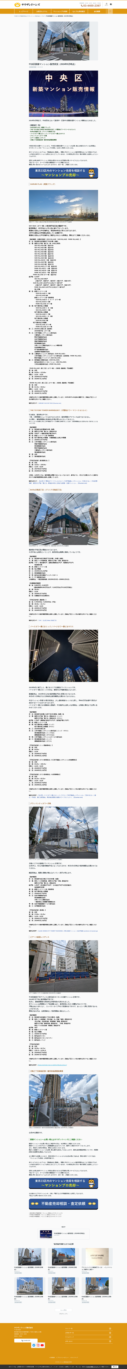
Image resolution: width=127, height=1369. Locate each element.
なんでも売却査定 (78, 11)
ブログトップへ (63, 1313)
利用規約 (52, 1357)
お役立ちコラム (41, 11)
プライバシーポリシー (63, 1357)
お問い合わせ (68, 1341)
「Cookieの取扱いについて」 (92, 1366)
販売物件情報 (32, 67)
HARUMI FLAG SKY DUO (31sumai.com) (50, 403)
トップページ (23, 11)
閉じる (115, 1366)
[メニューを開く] (110, 11)
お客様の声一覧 (69, 1332)
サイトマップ (74, 1357)
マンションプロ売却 (60, 11)
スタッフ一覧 (68, 1328)
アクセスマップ (69, 1337)
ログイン (106, 5)
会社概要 (97, 11)
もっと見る (63, 1310)
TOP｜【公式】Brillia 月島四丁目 (48, 620)
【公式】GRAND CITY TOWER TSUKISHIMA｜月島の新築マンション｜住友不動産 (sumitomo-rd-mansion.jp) (68, 931)
